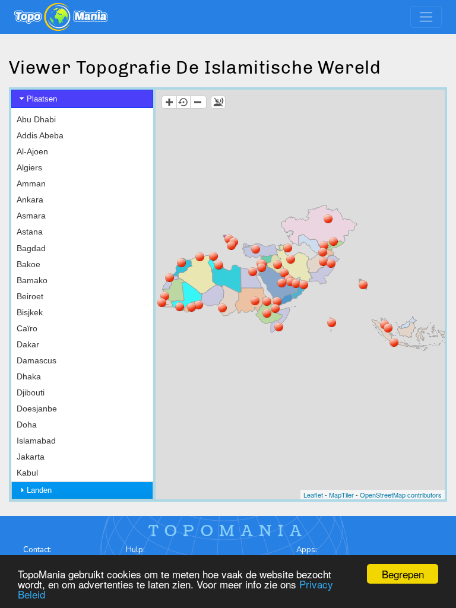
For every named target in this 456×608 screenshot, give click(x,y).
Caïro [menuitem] (27, 328)
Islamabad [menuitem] (36, 440)
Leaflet (313, 494)
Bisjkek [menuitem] (30, 312)
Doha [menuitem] (27, 424)
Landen (39, 490)
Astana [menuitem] (30, 231)
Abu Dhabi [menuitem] (36, 119)
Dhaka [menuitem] (29, 376)
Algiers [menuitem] (29, 167)
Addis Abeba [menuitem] (40, 135)
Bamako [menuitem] (32, 280)
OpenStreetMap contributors (401, 494)
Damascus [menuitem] (36, 360)
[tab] (82, 99)
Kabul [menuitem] (27, 472)
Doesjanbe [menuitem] (37, 408)
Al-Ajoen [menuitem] (32, 151)
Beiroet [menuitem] (30, 296)
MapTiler (341, 494)
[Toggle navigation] (426, 17)
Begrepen (403, 573)
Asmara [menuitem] (31, 215)
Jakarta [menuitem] (31, 456)
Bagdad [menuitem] (31, 248)
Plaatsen (42, 98)
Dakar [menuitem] (28, 344)
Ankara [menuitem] (30, 199)
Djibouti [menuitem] (31, 392)
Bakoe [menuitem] (28, 264)
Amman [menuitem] (31, 183)
